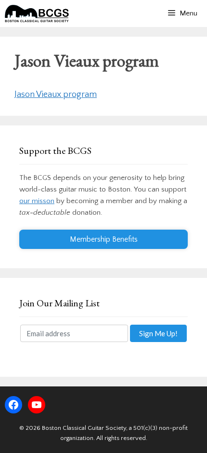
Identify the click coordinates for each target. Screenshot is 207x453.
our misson (36, 201)
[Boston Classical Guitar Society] (37, 13)
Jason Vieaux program (55, 94)
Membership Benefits (104, 239)
